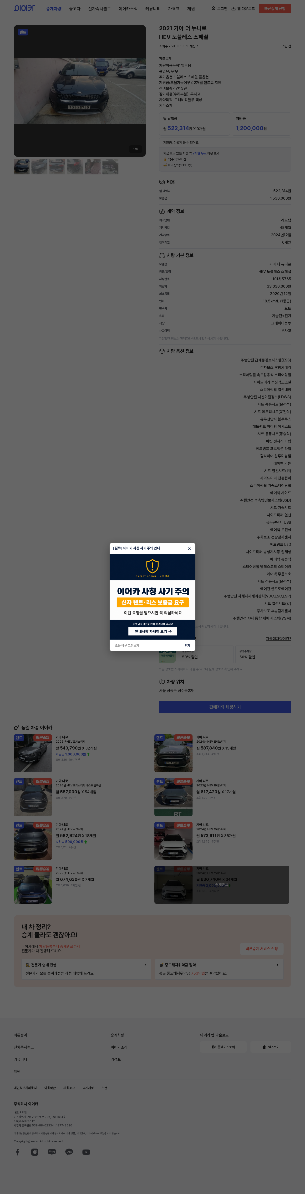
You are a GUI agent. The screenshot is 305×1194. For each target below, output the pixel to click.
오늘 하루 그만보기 (127, 645)
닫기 (187, 645)
